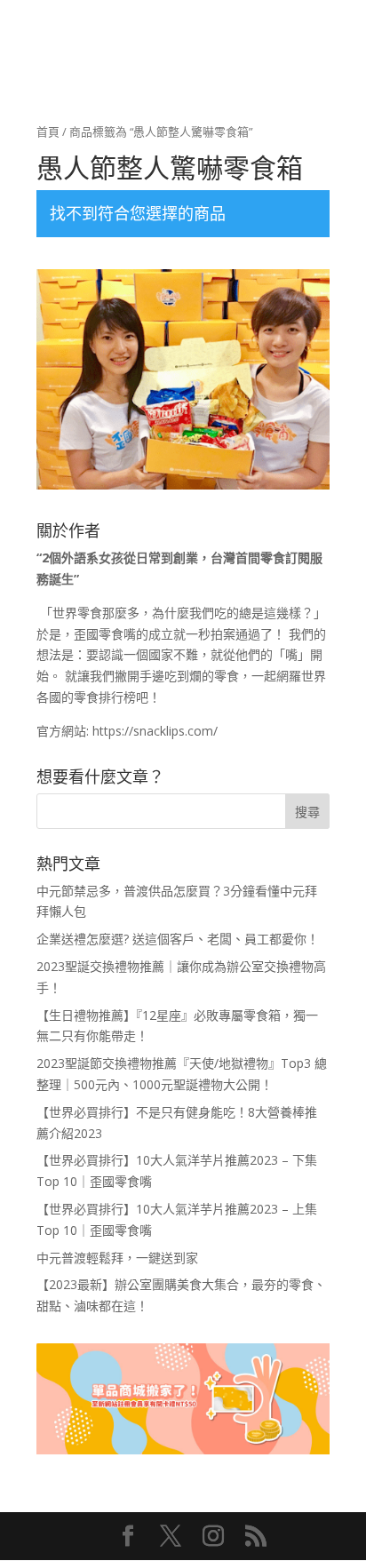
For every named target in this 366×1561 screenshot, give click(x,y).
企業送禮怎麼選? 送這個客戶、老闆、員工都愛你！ (177, 938)
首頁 (48, 131)
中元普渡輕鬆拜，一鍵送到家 (117, 1257)
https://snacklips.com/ (155, 730)
